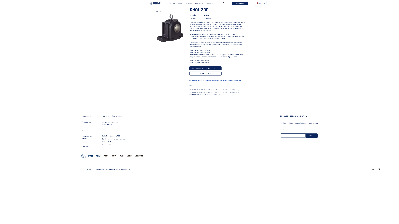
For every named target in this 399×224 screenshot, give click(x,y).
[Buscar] (223, 3)
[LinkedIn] (373, 169)
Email (282, 129)
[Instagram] (379, 169)
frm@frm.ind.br (108, 124)
